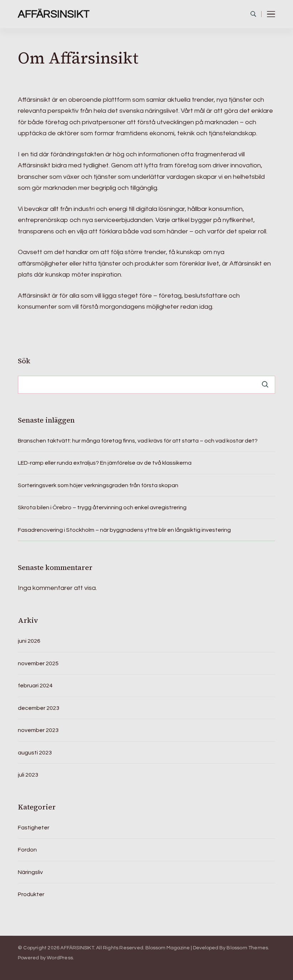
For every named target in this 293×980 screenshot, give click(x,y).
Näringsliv (30, 872)
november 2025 (38, 663)
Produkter (31, 894)
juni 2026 (29, 641)
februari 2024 (35, 685)
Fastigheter (33, 827)
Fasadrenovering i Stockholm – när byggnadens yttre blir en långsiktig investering (124, 530)
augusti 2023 (35, 753)
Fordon (27, 850)
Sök (24, 360)
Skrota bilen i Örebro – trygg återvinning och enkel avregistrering (102, 507)
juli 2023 (28, 775)
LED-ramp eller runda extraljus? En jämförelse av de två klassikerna (105, 463)
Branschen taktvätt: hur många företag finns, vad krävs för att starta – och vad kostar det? (138, 441)
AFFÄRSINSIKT (54, 14)
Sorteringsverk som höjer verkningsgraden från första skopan (98, 485)
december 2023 (38, 708)
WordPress (60, 957)
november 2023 (38, 730)
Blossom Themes (247, 947)
